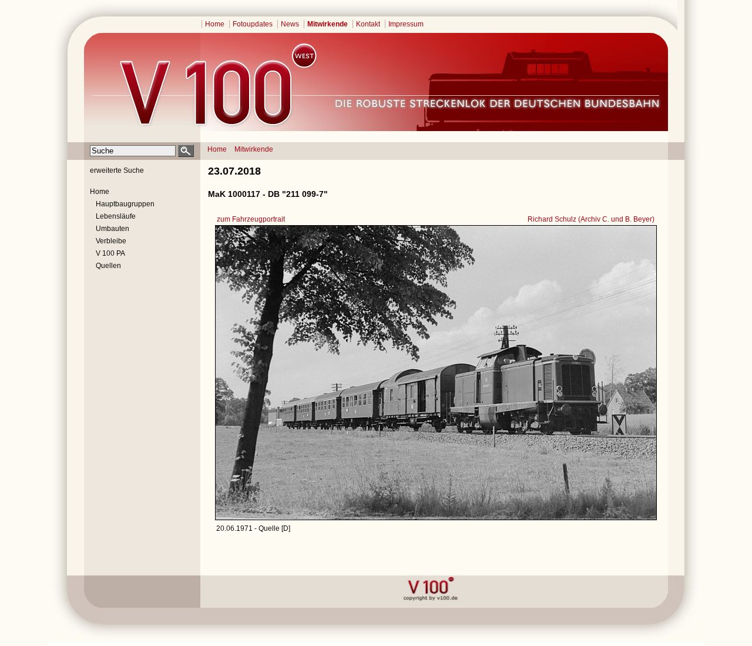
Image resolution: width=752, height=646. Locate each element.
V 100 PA (110, 253)
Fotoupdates (253, 24)
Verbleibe (111, 241)
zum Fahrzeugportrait (251, 219)
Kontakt (368, 24)
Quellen (108, 266)
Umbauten (112, 229)
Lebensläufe (116, 216)
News (290, 24)
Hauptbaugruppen (125, 204)
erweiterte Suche (117, 170)
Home (214, 24)
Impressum (406, 24)
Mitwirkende (327, 24)
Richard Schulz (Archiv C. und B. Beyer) (591, 219)
